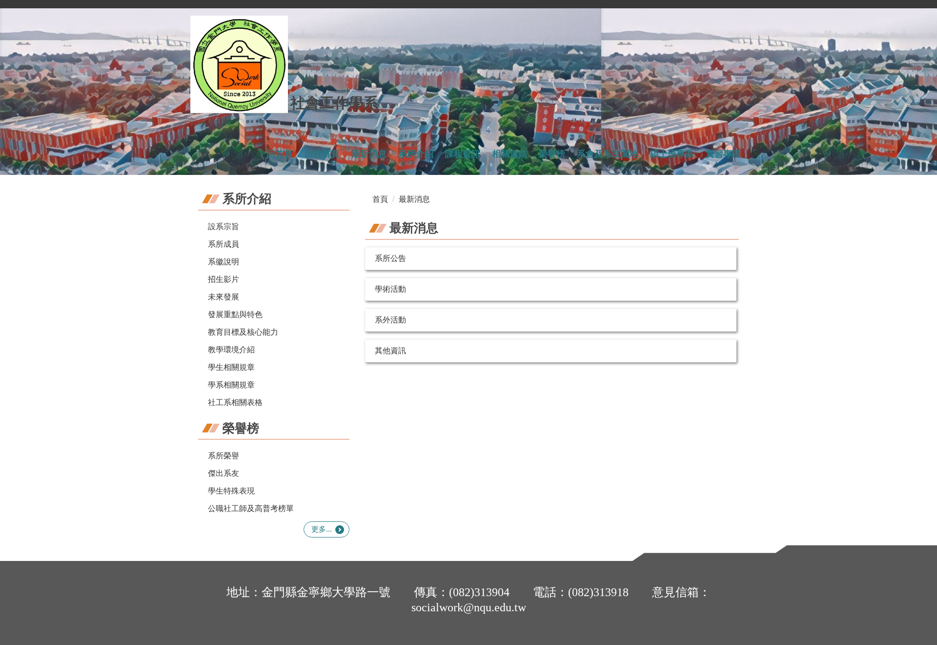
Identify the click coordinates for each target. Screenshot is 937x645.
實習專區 (723, 154)
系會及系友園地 (607, 154)
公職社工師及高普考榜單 (251, 508)
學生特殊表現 (231, 491)
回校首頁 (322, 154)
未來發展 (223, 297)
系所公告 (390, 258)
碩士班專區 (672, 154)
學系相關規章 (231, 385)
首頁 (380, 199)
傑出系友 (223, 473)
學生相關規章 (231, 367)
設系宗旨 (223, 226)
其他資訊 (390, 350)
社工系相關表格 (235, 402)
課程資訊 (462, 154)
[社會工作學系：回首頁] (239, 64)
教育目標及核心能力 (243, 332)
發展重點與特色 (235, 314)
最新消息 (369, 154)
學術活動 (390, 289)
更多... (321, 529)
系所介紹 (415, 154)
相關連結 (509, 154)
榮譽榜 (552, 154)
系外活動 (390, 320)
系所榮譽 (223, 456)
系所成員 (223, 244)
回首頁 (279, 154)
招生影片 (223, 279)
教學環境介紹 (231, 349)
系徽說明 (223, 262)
